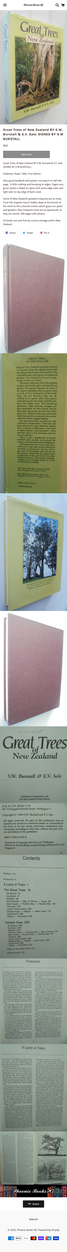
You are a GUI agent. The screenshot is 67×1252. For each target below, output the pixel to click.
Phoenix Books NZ (27, 1229)
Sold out (27, 154)
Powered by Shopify (49, 1229)
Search (33, 1219)
